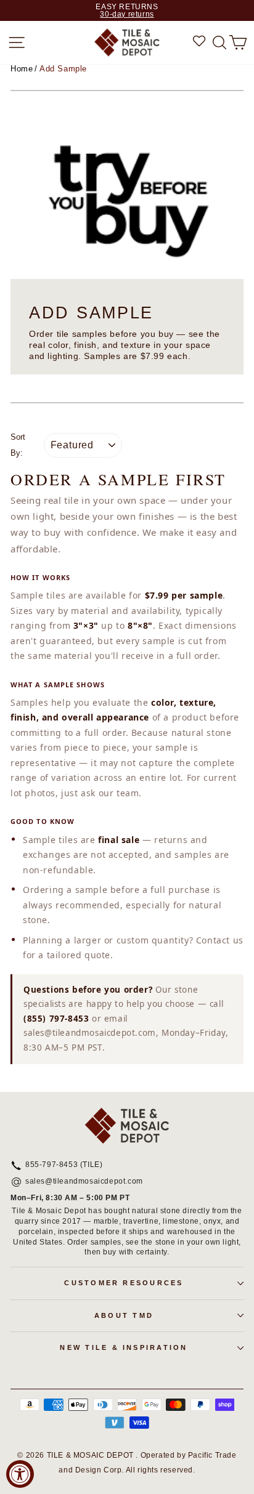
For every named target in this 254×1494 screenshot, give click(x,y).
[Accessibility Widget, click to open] (20, 1474)
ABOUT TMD (124, 1315)
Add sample (63, 68)
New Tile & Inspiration (123, 1347)
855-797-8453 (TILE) (63, 1165)
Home (21, 68)
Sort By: (17, 445)
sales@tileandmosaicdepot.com (84, 1181)
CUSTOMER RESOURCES (123, 1282)
